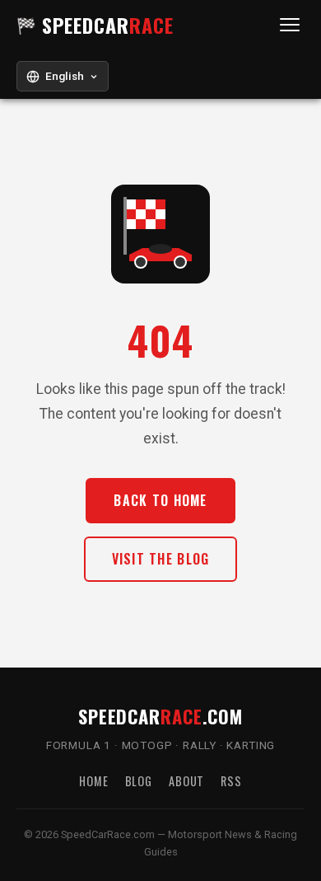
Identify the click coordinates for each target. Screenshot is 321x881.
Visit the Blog (161, 559)
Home (93, 781)
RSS (231, 781)
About (186, 781)
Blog (138, 781)
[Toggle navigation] (289, 25)
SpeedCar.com (160, 715)
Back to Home (160, 500)
